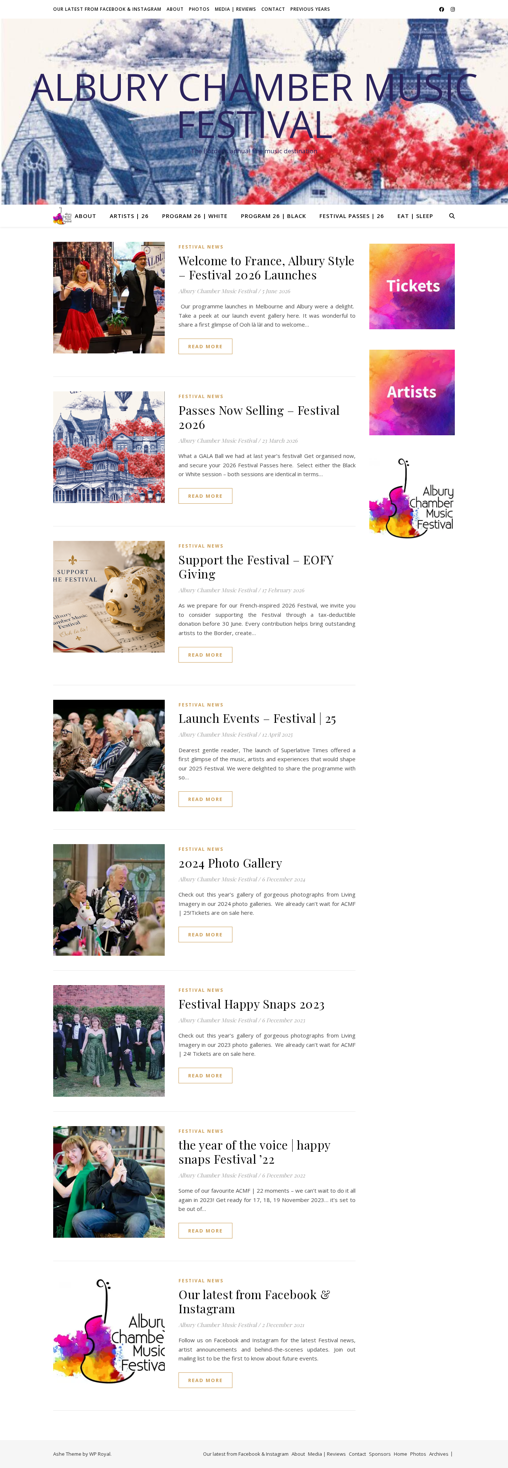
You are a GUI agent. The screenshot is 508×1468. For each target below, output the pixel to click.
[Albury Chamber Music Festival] (62, 215)
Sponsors (380, 1454)
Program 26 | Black (273, 215)
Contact (273, 9)
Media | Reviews (235, 9)
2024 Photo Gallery (230, 863)
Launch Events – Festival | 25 (257, 718)
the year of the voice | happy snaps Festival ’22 (255, 1152)
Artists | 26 (129, 215)
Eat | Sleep (415, 215)
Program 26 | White (195, 215)
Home (400, 1454)
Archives (438, 1454)
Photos (199, 9)
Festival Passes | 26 (351, 215)
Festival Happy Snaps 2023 (252, 1004)
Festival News (201, 247)
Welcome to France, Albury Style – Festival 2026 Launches (267, 267)
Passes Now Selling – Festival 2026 (259, 417)
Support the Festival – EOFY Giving (256, 566)
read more (205, 346)
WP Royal (99, 1454)
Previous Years (310, 9)
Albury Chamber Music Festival (254, 105)
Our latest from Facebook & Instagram (107, 9)
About (175, 9)
